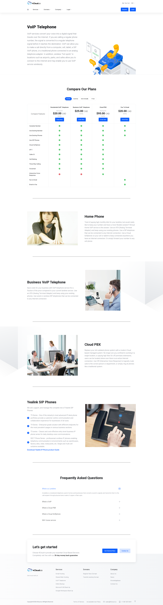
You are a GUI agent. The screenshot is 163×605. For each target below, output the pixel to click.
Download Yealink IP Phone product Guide (43, 450)
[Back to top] (135, 601)
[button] (81, 155)
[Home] (28, 9)
